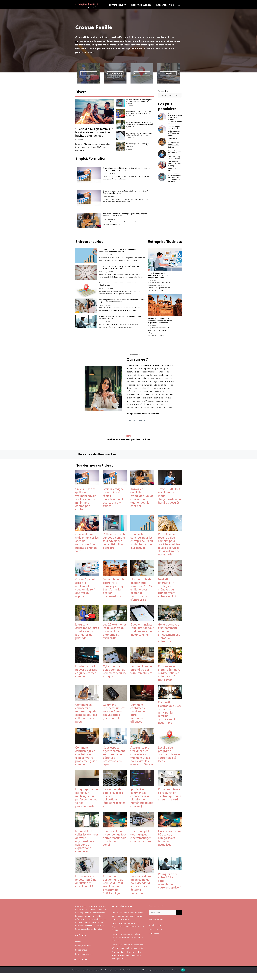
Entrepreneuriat (117, 5)
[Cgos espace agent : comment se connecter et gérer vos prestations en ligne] (115, 742)
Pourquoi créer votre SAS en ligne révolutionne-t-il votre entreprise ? (120, 317)
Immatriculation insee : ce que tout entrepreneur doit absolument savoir (114, 837)
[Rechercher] (179, 912)
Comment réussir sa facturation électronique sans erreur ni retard (169, 794)
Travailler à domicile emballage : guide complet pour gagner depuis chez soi (125, 214)
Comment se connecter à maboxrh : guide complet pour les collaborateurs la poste (86, 713)
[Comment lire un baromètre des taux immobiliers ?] (142, 661)
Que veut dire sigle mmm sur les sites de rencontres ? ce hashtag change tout (94, 132)
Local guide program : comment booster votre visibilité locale (118, 284)
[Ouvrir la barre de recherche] (179, 5)
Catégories (163, 91)
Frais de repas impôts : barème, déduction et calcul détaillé (86, 881)
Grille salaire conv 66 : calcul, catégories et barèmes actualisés (169, 837)
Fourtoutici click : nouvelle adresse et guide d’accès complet (86, 671)
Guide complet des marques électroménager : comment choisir (141, 836)
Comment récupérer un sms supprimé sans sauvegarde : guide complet (114, 711)
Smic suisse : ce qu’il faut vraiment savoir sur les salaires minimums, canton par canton (126, 169)
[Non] (254, 970)
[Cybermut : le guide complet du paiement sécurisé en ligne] (115, 661)
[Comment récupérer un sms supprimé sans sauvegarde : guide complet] (115, 699)
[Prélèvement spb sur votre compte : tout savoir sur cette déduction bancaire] (115, 529)
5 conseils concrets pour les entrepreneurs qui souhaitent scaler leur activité (118, 250)
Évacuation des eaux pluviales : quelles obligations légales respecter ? (114, 798)
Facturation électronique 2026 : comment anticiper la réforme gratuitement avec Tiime (170, 712)
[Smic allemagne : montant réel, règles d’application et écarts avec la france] (115, 484)
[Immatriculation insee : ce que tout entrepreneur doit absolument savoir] (115, 826)
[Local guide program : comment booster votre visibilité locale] (170, 742)
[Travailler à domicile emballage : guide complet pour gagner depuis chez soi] (142, 484)
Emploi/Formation (165, 5)
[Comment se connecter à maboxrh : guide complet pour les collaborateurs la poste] (87, 699)
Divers (78, 941)
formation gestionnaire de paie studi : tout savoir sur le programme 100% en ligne (113, 884)
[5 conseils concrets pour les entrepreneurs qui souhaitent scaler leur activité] (142, 529)
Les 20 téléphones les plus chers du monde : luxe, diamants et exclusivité (139, 123)
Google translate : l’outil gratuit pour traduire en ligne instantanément (139, 134)
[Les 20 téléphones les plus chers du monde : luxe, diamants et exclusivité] (115, 619)
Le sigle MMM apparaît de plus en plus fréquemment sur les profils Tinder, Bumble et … (92, 147)
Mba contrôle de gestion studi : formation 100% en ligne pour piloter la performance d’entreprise (141, 589)
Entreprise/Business (141, 5)
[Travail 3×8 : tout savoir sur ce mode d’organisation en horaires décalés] (170, 484)
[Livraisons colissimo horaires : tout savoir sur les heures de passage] (87, 619)
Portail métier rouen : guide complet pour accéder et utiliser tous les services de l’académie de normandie (169, 544)
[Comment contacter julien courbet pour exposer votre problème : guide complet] (87, 742)
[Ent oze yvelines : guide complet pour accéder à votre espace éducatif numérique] (142, 871)
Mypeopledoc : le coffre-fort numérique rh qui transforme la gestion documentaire (160, 320)
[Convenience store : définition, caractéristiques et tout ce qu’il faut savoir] (170, 661)
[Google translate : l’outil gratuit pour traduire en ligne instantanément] (142, 619)
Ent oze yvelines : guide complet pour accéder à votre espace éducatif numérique (122, 300)
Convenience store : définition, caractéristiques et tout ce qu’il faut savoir (169, 672)
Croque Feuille (86, 4)
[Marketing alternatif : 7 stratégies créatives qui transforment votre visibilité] (170, 574)
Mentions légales (156, 925)
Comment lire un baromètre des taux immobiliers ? (142, 669)
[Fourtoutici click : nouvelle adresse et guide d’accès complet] (87, 661)
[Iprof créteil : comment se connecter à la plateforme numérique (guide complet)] (142, 784)
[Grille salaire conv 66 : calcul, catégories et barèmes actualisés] (170, 826)
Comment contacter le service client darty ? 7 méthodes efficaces (138, 713)
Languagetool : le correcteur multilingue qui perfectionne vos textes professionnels (86, 798)
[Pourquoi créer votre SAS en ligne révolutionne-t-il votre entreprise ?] (170, 869)
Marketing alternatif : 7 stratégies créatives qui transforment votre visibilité (119, 267)
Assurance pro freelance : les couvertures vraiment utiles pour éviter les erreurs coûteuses (141, 756)
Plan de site (154, 933)
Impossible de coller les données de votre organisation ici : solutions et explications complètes (86, 841)
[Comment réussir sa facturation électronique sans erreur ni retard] (170, 784)
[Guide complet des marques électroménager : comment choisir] (142, 826)
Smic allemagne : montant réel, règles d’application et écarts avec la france (125, 192)
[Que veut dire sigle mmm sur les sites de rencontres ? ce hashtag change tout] (87, 529)
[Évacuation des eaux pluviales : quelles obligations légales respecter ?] (115, 784)
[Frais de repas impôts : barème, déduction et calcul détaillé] (87, 871)
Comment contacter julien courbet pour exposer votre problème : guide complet (86, 756)
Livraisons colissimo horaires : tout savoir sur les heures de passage (138, 112)
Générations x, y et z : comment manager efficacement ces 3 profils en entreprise (140, 145)
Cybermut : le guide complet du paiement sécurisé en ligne (115, 671)
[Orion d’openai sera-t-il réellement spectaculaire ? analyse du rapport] (87, 574)
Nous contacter (155, 929)
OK (183, 970)
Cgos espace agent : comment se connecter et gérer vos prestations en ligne (114, 756)
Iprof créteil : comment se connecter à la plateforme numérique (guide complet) (141, 798)
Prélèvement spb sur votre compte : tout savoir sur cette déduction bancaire (138, 101)
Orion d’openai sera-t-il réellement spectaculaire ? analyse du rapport (159, 275)
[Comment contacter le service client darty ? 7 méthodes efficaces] (142, 699)
